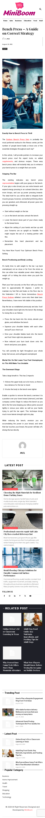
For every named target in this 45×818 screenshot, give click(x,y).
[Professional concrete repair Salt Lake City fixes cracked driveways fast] (22, 519)
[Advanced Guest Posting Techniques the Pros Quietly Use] (8, 724)
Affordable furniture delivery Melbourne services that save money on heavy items (27, 712)
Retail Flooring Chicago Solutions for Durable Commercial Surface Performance (20, 573)
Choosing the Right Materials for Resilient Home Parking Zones (22, 493)
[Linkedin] (15, 596)
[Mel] (3, 39)
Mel (8, 39)
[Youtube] (30, 596)
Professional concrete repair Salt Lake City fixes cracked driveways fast (21, 532)
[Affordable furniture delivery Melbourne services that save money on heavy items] (8, 712)
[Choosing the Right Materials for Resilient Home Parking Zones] (22, 480)
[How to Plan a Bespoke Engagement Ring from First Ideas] (8, 701)
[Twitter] (25, 596)
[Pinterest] (20, 596)
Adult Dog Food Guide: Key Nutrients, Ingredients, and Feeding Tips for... (29, 753)
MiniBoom (28, 810)
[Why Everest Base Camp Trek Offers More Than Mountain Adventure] (12, 653)
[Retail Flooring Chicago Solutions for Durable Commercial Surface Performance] (22, 558)
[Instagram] (10, 596)
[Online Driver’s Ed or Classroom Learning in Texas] (12, 619)
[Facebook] (4, 596)
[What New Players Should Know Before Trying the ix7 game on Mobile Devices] (33, 653)
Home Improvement (10, 489)
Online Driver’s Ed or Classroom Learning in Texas (11, 631)
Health (5, 49)
